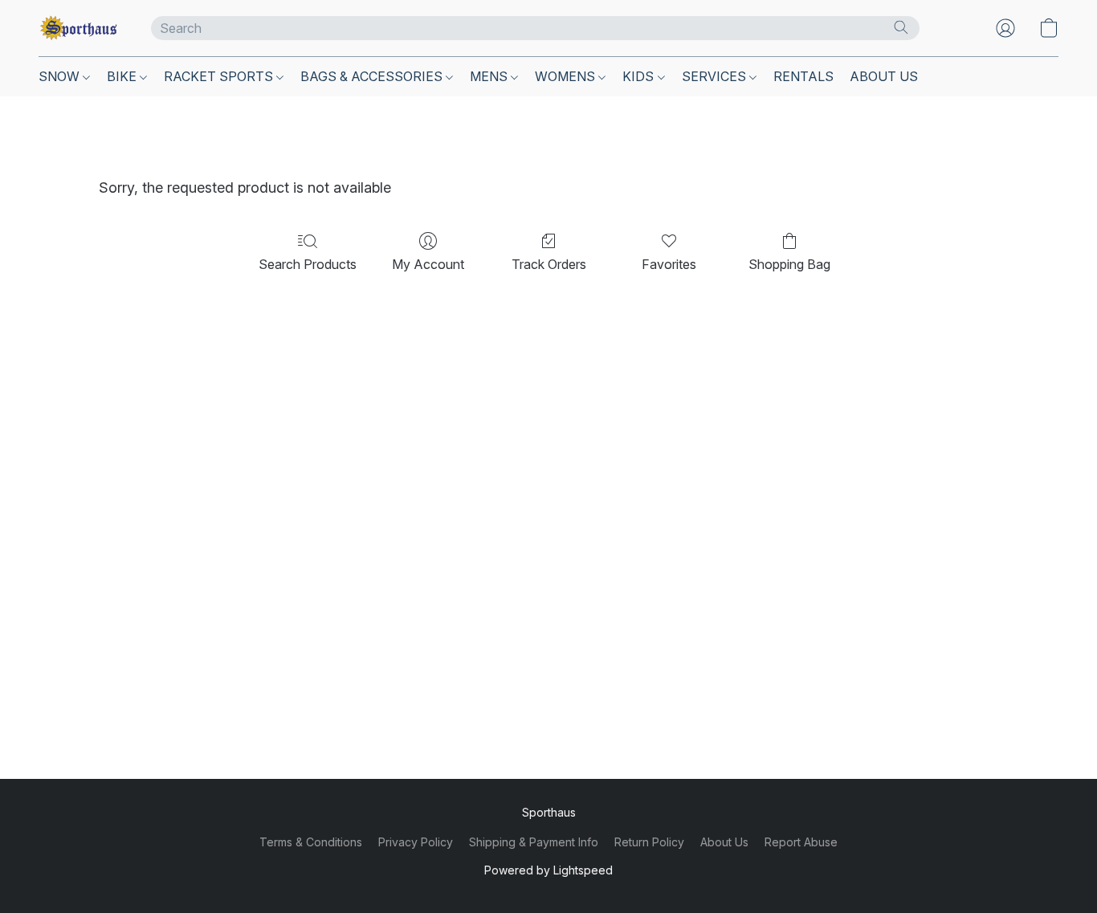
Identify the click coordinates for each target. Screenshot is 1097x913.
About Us (724, 842)
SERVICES (715, 76)
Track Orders (549, 264)
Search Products (308, 264)
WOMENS (566, 76)
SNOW (61, 76)
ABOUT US (884, 76)
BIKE (123, 76)
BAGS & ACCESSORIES (373, 76)
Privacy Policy (415, 842)
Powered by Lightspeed (548, 870)
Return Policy (649, 842)
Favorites (669, 264)
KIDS (639, 76)
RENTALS (803, 76)
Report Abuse (801, 842)
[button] (79, 28)
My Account (428, 264)
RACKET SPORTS (220, 76)
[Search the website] (901, 27)
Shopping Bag (789, 264)
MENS (490, 76)
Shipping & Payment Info (533, 842)
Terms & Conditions (310, 842)
